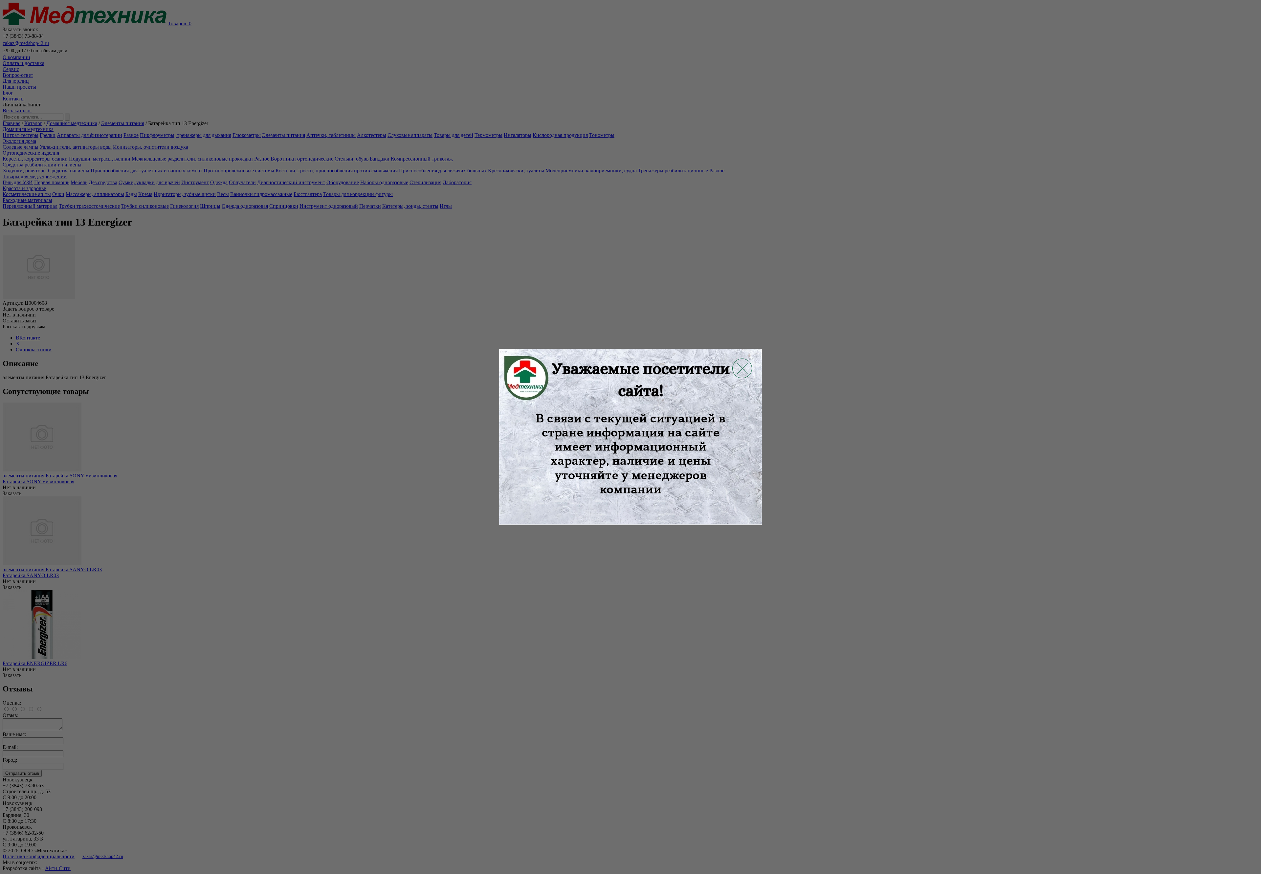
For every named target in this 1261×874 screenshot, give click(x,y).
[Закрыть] (742, 368)
